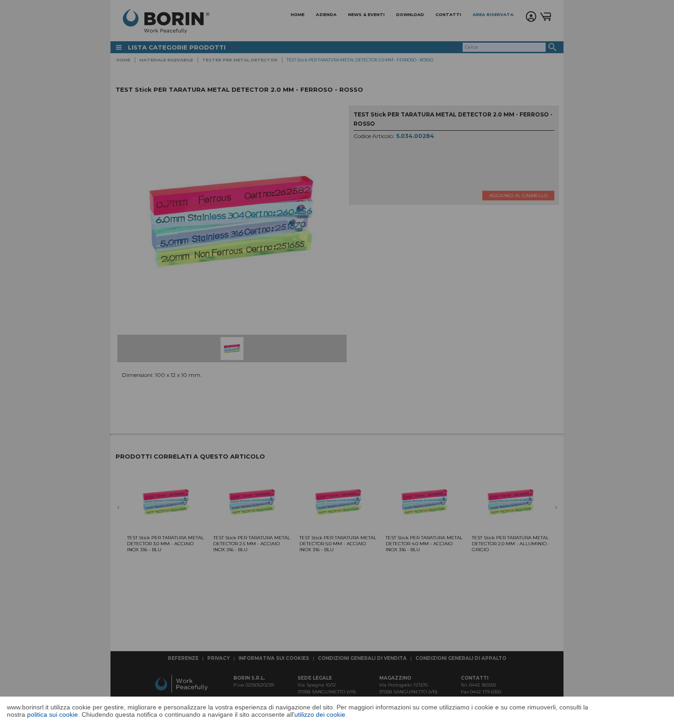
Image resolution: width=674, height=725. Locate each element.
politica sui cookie (52, 714)
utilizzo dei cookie (319, 714)
